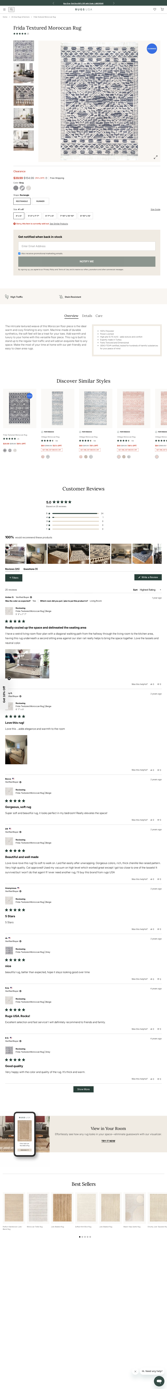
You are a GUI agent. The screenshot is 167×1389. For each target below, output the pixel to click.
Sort (135, 589)
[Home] (83, 9)
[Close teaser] (9, 678)
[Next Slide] (159, 554)
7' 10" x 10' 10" (67, 216)
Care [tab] (99, 316)
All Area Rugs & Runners (20, 17)
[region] (83, 554)
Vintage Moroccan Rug (50, 437)
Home (5, 17)
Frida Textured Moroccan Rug (45, 17)
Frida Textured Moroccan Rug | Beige (33, 612)
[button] (21, 34)
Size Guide (155, 209)
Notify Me (87, 261)
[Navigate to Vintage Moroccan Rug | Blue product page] (57, 408)
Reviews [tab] (12, 569)
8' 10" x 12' (85, 216)
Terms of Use (64, 269)
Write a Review (151, 578)
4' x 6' (19, 216)
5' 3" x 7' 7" (33, 216)
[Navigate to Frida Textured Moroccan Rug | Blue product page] (19, 408)
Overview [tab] (71, 316)
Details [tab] (87, 316)
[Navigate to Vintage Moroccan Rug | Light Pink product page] (133, 408)
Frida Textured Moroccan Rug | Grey (33, 952)
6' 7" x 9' (49, 216)
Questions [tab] (30, 569)
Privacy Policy (49, 269)
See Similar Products (59, 224)
